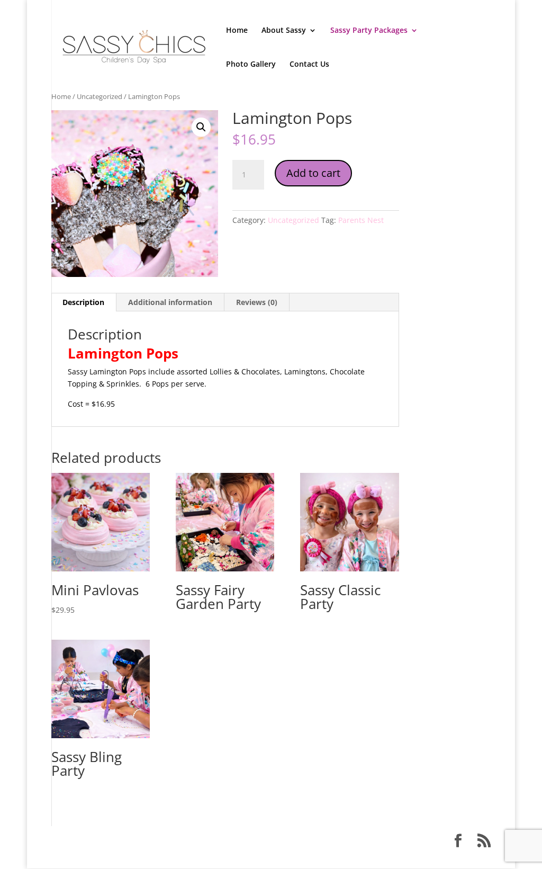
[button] (201, 127)
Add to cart (313, 173)
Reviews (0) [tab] (256, 302)
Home (237, 30)
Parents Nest (361, 220)
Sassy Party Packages (369, 30)
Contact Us (309, 64)
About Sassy (283, 30)
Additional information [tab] (170, 302)
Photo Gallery (251, 64)
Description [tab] (83, 302)
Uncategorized (99, 96)
